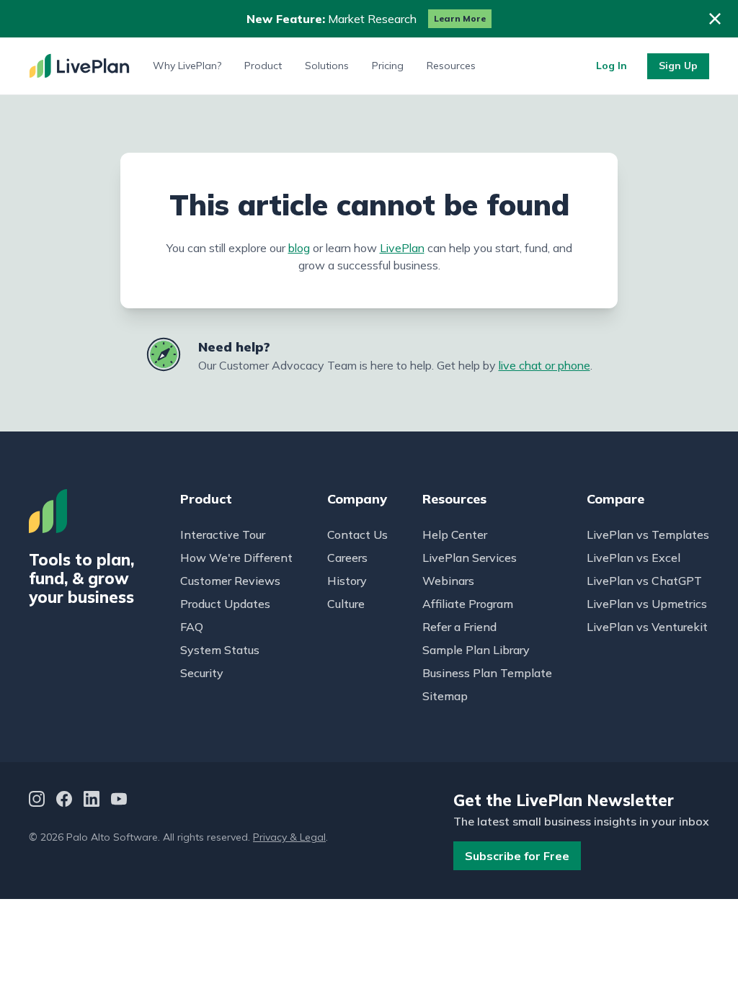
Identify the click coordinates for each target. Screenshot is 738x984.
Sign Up (678, 65)
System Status (219, 650)
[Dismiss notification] (715, 18)
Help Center (454, 534)
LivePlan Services (469, 557)
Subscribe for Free (517, 856)
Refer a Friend (459, 627)
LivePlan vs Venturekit (647, 627)
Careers (347, 557)
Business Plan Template (487, 673)
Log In (611, 65)
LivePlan (402, 248)
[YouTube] (119, 800)
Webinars (448, 580)
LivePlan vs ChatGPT (644, 580)
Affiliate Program (467, 603)
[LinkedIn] (91, 800)
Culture (346, 603)
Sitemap (445, 696)
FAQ (191, 627)
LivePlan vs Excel (633, 557)
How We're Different (236, 557)
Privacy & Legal (289, 837)
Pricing (388, 65)
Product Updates (225, 603)
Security (201, 673)
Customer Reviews (230, 580)
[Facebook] (64, 800)
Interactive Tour (222, 534)
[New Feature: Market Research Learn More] (369, 18)
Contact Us (357, 534)
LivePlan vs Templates (648, 534)
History (347, 580)
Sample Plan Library (476, 650)
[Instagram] (37, 800)
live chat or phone (544, 365)
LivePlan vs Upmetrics (647, 603)
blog (299, 248)
